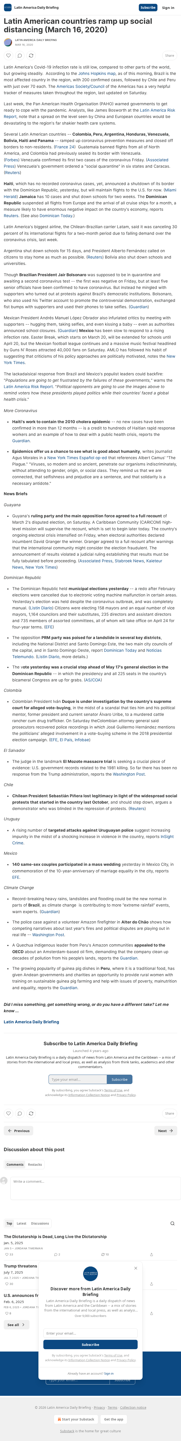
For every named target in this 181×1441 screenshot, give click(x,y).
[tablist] (24, 1164)
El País (66, 739)
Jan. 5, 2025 (13, 1242)
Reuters (12, 172)
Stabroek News (129, 561)
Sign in (168, 7)
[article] (90, 1245)
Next (162, 1130)
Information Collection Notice (89, 1360)
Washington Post (129, 774)
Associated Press (95, 561)
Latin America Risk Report (28, 386)
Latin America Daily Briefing (36, 40)
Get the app (113, 1419)
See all (13, 1324)
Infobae (82, 739)
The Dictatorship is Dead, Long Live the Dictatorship (55, 1236)
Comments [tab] (15, 1164)
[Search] (172, 1223)
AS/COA (93, 680)
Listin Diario (41, 608)
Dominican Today (56, 215)
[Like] (8, 55)
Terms (112, 1407)
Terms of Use (113, 1355)
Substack (67, 1431)
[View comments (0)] (20, 55)
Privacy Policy (126, 1360)
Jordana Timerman (29, 1248)
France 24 (64, 147)
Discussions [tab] (40, 1223)
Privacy (99, 1407)
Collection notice (133, 1407)
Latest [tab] (21, 1223)
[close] (136, 1268)
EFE (49, 627)
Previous (21, 1130)
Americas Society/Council (80, 86)
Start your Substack (78, 1419)
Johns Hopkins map (96, 73)
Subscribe (148, 7)
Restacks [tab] (35, 1164)
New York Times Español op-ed (77, 457)
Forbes (11, 160)
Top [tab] (9, 1223)
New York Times (40, 567)
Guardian (139, 306)
